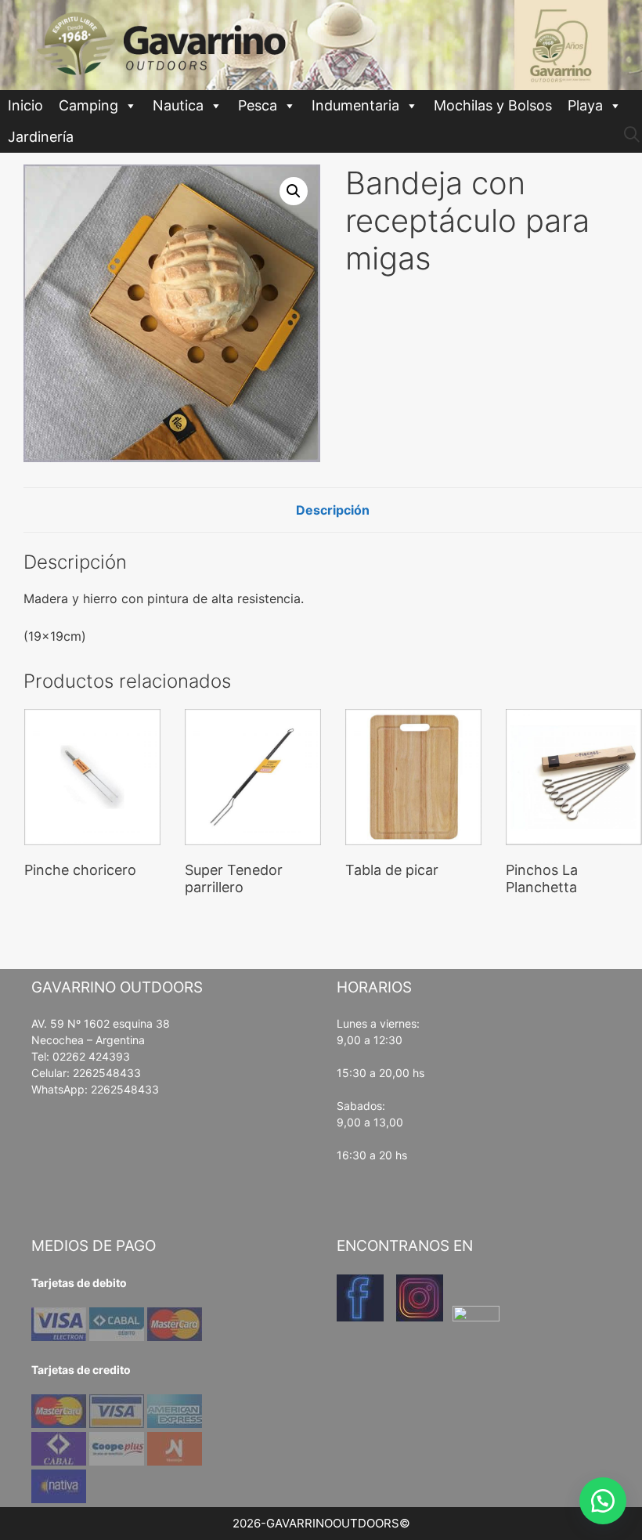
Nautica (178, 105)
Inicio (25, 105)
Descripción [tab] (333, 510)
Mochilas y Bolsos (493, 105)
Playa (585, 105)
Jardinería (41, 136)
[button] (294, 191)
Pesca (257, 105)
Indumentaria (355, 105)
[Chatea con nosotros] (602, 1500)
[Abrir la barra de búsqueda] (632, 134)
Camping (88, 105)
